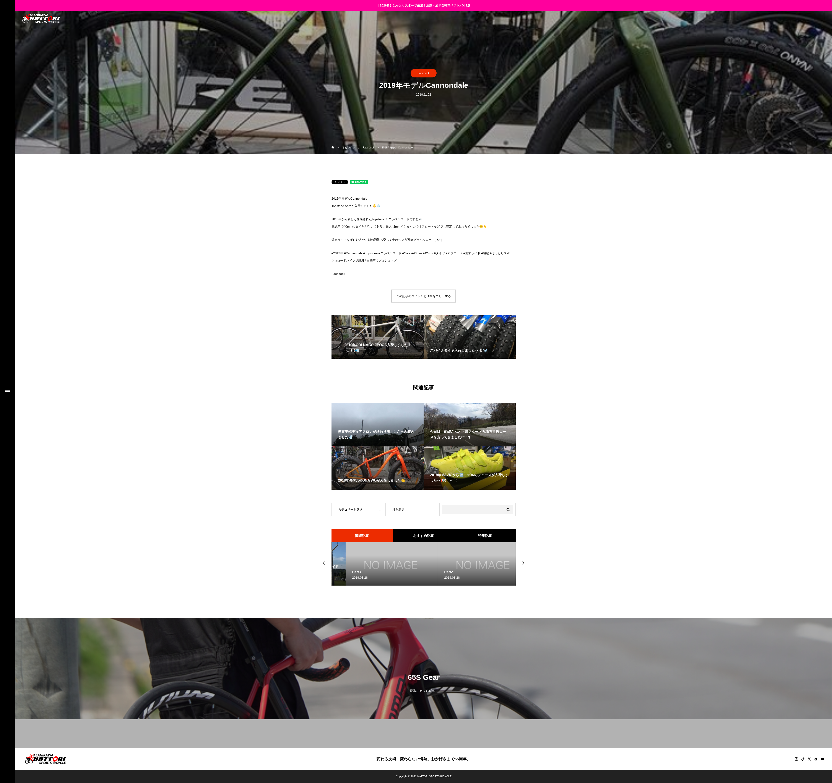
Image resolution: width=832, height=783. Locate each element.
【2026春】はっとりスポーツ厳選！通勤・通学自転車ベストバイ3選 (423, 5)
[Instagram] (796, 759)
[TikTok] (803, 759)
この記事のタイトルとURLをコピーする (423, 296)
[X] (809, 759)
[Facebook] (816, 759)
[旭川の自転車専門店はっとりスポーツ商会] (41, 18)
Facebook (423, 73)
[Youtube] (822, 759)
